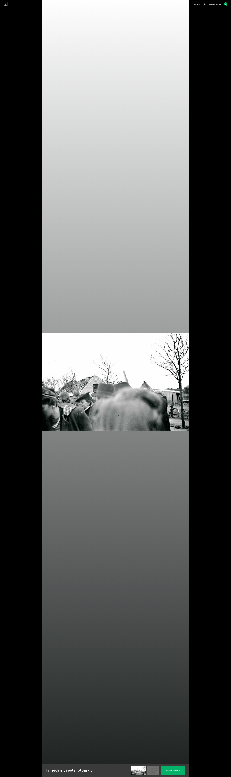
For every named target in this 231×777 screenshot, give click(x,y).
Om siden (197, 4)
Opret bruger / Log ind (212, 4)
